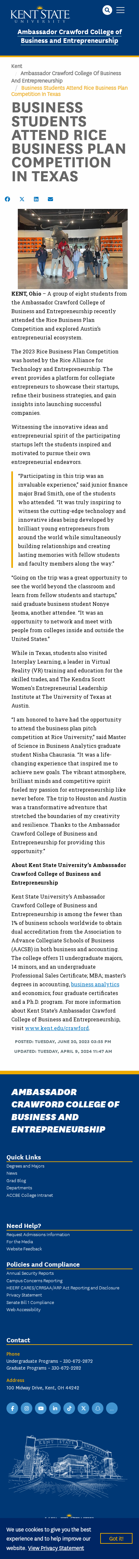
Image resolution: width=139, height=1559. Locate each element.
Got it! (116, 1538)
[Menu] (120, 10)
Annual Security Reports (30, 1272)
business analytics (95, 984)
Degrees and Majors (25, 1165)
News (11, 1172)
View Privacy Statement (56, 1547)
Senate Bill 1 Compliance (30, 1302)
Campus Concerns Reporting (34, 1280)
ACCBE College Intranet (29, 1194)
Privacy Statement (24, 1294)
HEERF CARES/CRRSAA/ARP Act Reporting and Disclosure (62, 1287)
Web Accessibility (23, 1309)
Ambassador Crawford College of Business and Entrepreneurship (69, 35)
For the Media (19, 1241)
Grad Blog (16, 1180)
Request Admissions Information (38, 1234)
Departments (19, 1187)
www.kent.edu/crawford (57, 1028)
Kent (16, 65)
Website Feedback (24, 1248)
